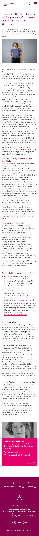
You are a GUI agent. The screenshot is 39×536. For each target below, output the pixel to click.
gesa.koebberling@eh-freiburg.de (15, 314)
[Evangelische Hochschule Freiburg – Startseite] (8, 3)
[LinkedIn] (25, 522)
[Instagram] (14, 522)
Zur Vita (29, 463)
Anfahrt (30, 487)
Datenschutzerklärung (22, 530)
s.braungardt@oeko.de (11, 288)
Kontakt (15, 505)
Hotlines (9, 483)
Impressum (9, 530)
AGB (31, 530)
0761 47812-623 (12, 452)
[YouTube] (19, 522)
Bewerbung (23, 483)
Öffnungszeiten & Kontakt (12, 487)
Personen (23, 505)
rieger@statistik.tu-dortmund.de (23, 300)
